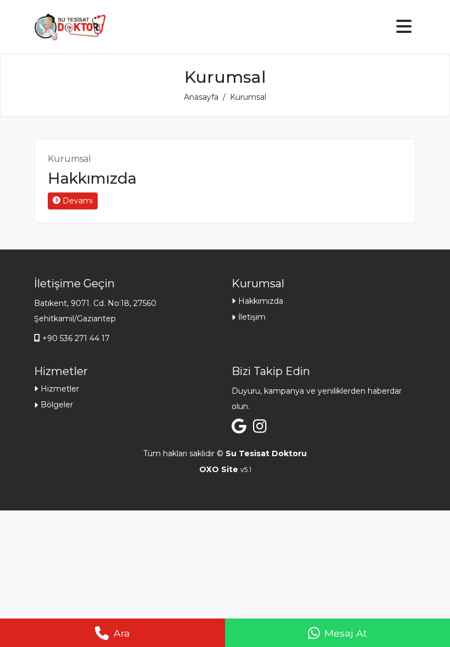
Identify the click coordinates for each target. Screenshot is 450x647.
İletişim (252, 317)
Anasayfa (201, 97)
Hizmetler (60, 389)
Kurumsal (69, 159)
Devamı (76, 201)
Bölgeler (57, 405)
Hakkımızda (92, 178)
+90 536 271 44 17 (76, 338)
